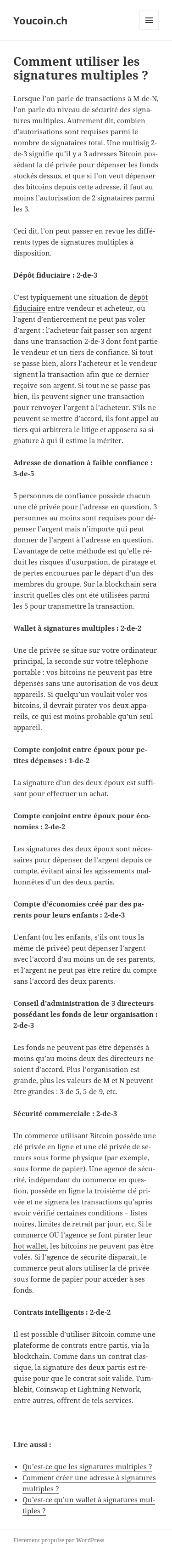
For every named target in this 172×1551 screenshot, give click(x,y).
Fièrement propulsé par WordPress (58, 1540)
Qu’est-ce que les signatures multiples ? (87, 1466)
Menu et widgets (149, 29)
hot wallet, (30, 1245)
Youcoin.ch (40, 20)
